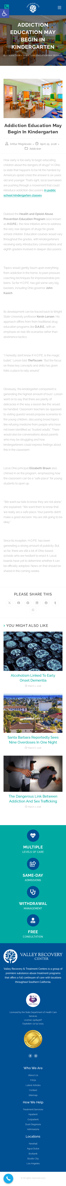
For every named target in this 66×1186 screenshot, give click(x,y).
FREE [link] (33, 932)
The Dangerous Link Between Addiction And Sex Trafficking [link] (33, 798)
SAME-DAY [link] (33, 875)
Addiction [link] (35, 148)
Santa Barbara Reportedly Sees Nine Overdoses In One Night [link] (33, 739)
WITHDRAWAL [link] (33, 903)
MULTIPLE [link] (33, 847)
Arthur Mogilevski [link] (20, 144)
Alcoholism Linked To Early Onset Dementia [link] (33, 677)
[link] (4, 13)
